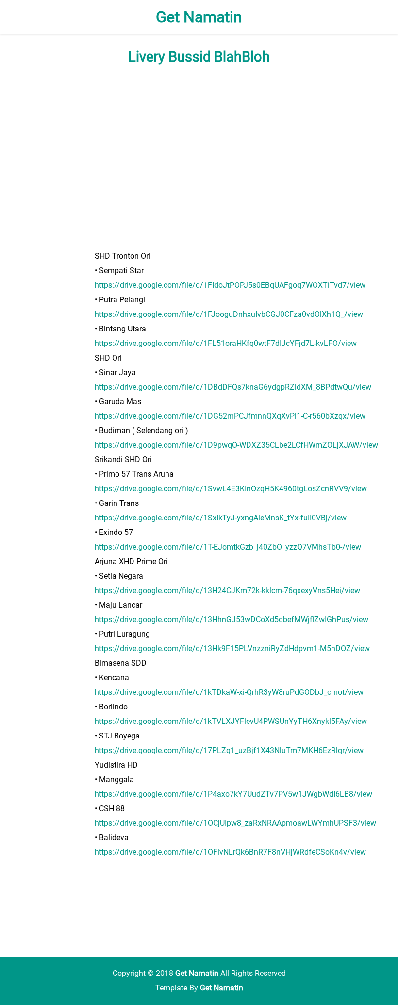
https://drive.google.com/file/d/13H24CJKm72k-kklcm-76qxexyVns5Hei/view (227, 590)
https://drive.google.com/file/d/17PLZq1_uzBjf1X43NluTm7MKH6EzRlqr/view (229, 750)
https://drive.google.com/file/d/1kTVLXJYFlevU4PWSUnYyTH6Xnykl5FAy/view (231, 721)
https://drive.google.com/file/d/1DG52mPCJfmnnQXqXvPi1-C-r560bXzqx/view (230, 416)
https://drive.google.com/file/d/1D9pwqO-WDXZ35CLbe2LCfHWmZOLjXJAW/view (236, 445)
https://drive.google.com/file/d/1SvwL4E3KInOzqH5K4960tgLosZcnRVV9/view (231, 488)
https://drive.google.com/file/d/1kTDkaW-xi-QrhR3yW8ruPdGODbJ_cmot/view (229, 692)
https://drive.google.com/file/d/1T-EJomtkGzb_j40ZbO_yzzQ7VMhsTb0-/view (228, 546)
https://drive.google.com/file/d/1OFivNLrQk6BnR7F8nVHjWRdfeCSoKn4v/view (230, 852)
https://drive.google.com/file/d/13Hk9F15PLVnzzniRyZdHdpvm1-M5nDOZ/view (232, 648)
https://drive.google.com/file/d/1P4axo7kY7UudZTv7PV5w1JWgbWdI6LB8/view (233, 794)
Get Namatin (199, 17)
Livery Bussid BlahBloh (199, 56)
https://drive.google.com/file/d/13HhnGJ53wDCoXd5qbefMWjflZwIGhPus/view (231, 619)
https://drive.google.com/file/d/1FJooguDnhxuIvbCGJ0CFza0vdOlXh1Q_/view (229, 314)
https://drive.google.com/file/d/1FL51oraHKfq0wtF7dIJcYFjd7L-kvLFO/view (226, 343)
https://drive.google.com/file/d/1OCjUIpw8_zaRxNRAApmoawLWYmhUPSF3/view (235, 823)
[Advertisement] (199, 157)
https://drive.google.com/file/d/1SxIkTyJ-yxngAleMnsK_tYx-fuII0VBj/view (221, 517)
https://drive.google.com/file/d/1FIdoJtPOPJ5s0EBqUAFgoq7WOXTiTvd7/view (230, 285)
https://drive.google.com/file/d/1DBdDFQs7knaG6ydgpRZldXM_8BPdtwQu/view (233, 387)
